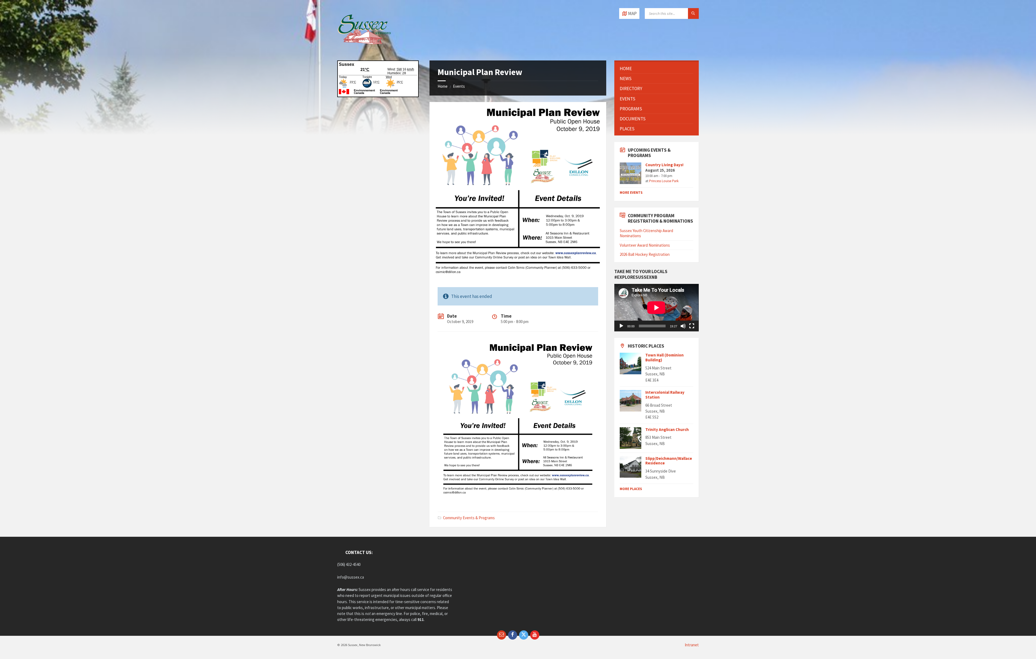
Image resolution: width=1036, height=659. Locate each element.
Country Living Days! (664, 164)
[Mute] (683, 326)
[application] (656, 307)
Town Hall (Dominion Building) (664, 357)
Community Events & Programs (469, 517)
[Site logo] (364, 50)
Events (459, 86)
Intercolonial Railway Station (664, 395)
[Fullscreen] (691, 326)
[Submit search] (693, 13)
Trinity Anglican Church (667, 429)
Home (443, 86)
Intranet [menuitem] (692, 644)
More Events (631, 192)
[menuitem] (656, 68)
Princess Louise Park (664, 181)
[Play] (621, 326)
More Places (631, 489)
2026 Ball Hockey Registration (645, 254)
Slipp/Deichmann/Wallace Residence (668, 461)
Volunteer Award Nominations (645, 245)
